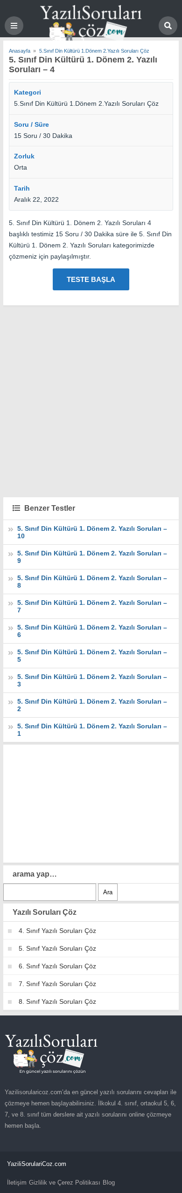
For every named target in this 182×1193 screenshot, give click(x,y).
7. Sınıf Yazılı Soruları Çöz (57, 983)
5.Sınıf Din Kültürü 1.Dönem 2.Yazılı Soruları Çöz (86, 103)
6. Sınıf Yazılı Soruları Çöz (57, 966)
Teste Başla (91, 279)
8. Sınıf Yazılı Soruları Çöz (57, 1001)
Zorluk (24, 156)
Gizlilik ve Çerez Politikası (64, 1182)
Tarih (22, 188)
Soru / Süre (31, 124)
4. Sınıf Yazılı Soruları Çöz (57, 930)
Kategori (27, 92)
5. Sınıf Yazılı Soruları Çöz (57, 948)
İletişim (17, 1182)
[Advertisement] (91, 401)
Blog (109, 1182)
